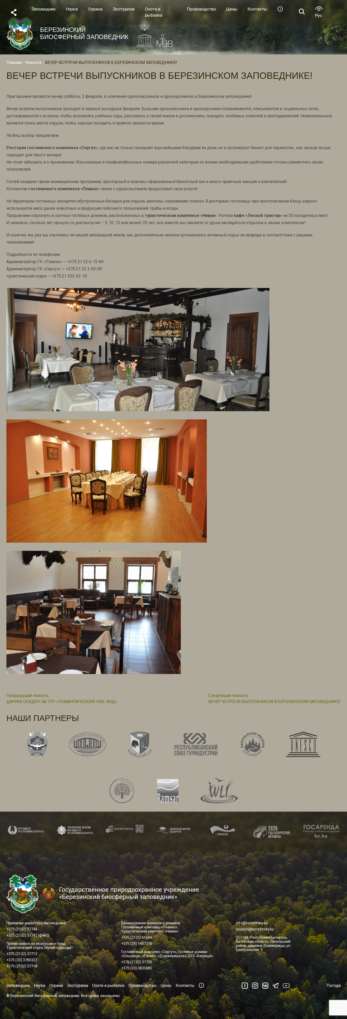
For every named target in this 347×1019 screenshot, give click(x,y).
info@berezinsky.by (252, 923)
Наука (39, 985)
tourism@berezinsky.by (255, 929)
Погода (334, 985)
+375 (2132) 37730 (136, 962)
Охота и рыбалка (108, 985)
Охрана (56, 985)
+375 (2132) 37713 (21, 954)
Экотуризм (77, 985)
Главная (14, 62)
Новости (33, 62)
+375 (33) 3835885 (136, 968)
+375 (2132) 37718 (21, 966)
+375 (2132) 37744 (21, 929)
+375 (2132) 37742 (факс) (27, 935)
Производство (142, 985)
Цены (166, 985)
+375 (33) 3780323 (21, 960)
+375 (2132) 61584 (136, 937)
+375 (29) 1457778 (136, 943)
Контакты (185, 985)
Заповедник (18, 985)
